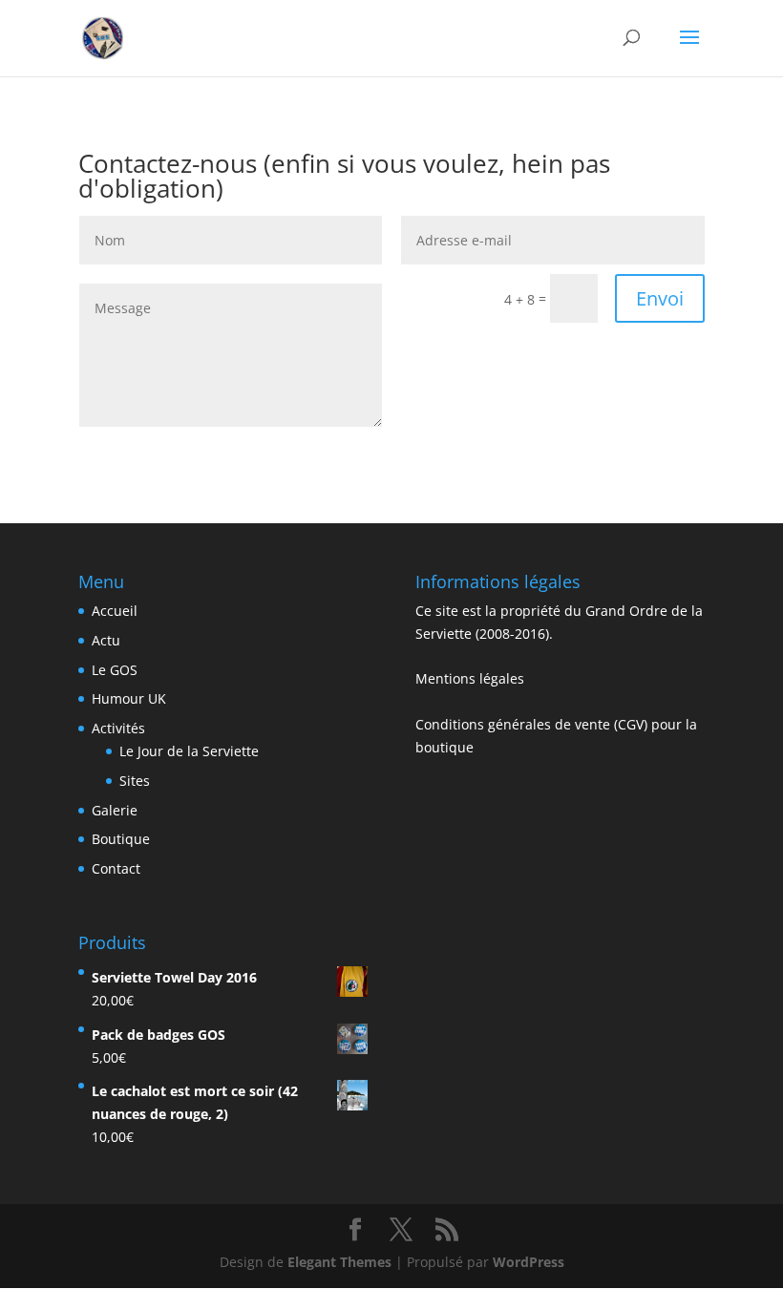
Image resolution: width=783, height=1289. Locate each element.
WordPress (528, 1262)
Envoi (660, 298)
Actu (106, 640)
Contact (116, 868)
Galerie (115, 810)
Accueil (115, 611)
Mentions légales (469, 678)
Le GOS (115, 670)
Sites (134, 780)
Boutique (121, 839)
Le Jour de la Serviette (189, 751)
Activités (118, 728)
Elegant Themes (339, 1262)
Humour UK (129, 698)
